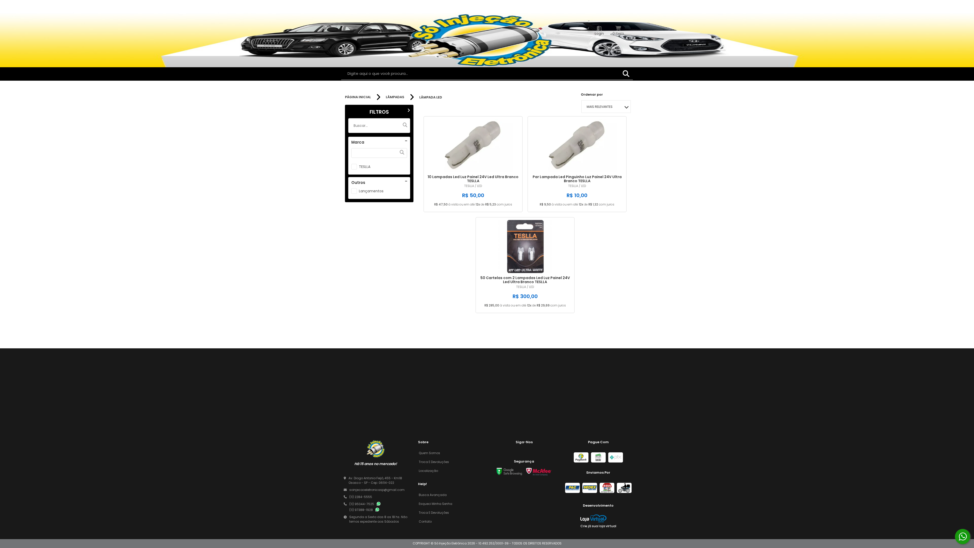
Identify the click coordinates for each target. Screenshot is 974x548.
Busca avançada (433, 495)
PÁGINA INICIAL (358, 97)
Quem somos (429, 453)
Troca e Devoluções (434, 462)
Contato (425, 521)
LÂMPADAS (395, 97)
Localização (428, 471)
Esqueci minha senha (435, 504)
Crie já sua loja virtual (598, 526)
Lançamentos (371, 191)
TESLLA (364, 166)
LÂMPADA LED (430, 97)
